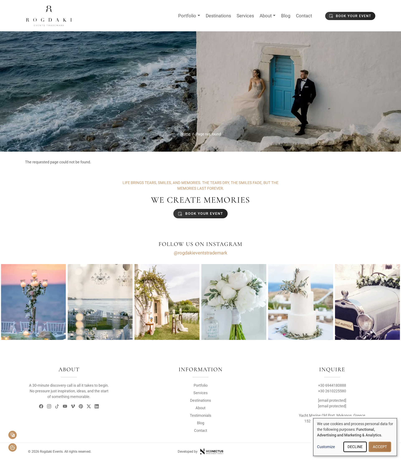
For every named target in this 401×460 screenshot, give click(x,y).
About (266, 15)
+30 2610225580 (332, 391)
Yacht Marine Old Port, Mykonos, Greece (332, 415)
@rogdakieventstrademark (200, 252)
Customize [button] (326, 447)
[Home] (49, 9)
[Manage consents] (12, 447)
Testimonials (200, 415)
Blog (285, 15)
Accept (380, 447)
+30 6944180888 (332, 385)
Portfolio (187, 15)
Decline (355, 447)
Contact (304, 15)
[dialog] (355, 437)
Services (245, 15)
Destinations (218, 15)
